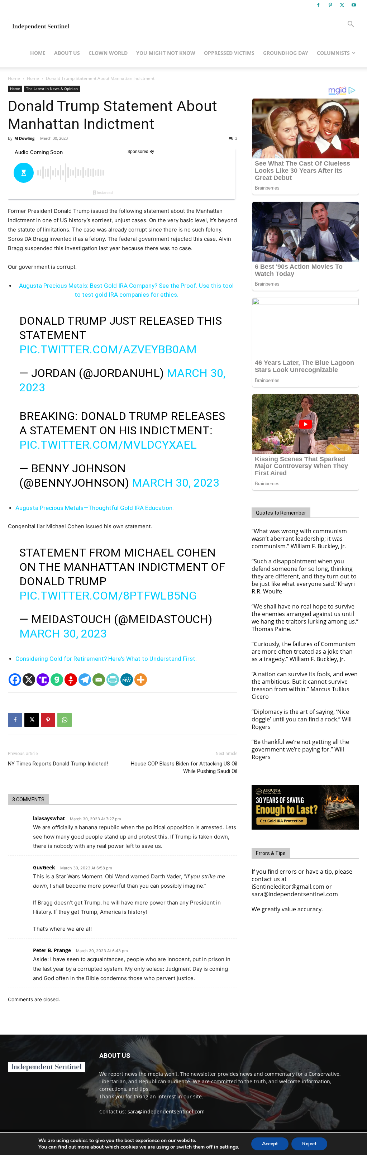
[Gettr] (71, 679)
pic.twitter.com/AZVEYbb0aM (108, 349)
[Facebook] (318, 5)
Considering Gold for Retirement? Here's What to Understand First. (106, 658)
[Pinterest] (330, 5)
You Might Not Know (165, 52)
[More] (140, 679)
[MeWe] (126, 679)
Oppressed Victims (229, 52)
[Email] (98, 679)
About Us (67, 52)
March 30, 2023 (175, 483)
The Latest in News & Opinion (52, 88)
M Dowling (24, 138)
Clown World (108, 52)
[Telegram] (84, 679)
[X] (342, 5)
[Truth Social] (43, 679)
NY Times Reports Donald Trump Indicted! (58, 763)
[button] (350, 25)
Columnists (333, 52)
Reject (309, 1143)
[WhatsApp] (64, 720)
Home (38, 52)
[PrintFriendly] (112, 679)
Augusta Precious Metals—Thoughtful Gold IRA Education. (94, 507)
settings (229, 1147)
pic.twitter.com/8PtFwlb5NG (108, 595)
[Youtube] (353, 5)
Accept (270, 1143)
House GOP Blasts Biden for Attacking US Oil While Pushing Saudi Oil (184, 767)
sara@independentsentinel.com (166, 1111)
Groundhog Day (285, 52)
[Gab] (57, 679)
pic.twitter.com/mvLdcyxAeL (108, 445)
